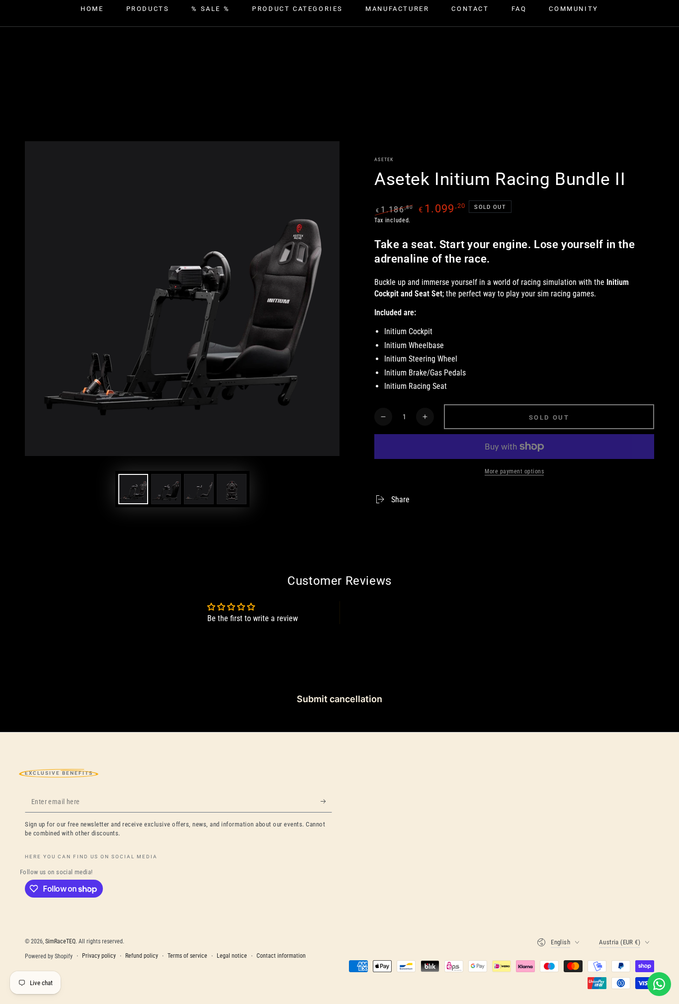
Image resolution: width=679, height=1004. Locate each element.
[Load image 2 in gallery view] (166, 489)
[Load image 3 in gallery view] (199, 489)
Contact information (281, 955)
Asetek (384, 159)
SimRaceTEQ (60, 941)
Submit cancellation (339, 699)
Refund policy (141, 955)
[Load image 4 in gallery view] (232, 489)
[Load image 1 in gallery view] (133, 489)
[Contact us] (659, 984)
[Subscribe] (326, 801)
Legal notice (232, 955)
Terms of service (187, 955)
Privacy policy (99, 955)
